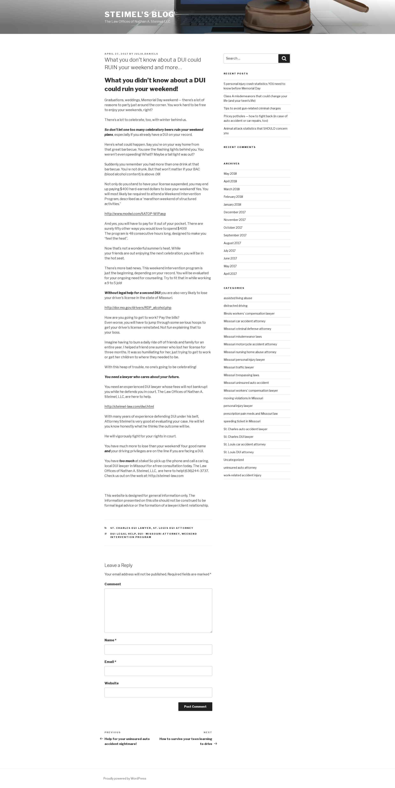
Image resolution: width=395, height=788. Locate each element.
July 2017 (230, 250)
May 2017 (230, 266)
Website (112, 683)
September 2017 (235, 235)
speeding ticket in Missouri (242, 421)
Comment (113, 584)
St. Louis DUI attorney (173, 528)
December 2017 (235, 212)
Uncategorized (234, 459)
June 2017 (230, 258)
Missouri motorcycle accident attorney (250, 344)
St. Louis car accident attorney (245, 444)
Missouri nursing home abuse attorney (250, 352)
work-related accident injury (242, 475)
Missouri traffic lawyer (239, 367)
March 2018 (232, 189)
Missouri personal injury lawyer (244, 359)
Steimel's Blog (140, 14)
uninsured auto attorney (240, 467)
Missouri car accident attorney (244, 321)
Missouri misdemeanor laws (243, 336)
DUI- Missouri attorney (159, 533)
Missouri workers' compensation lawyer (251, 390)
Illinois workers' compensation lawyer (249, 313)
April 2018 (230, 181)
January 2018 (232, 204)
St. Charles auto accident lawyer (245, 429)
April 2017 (230, 273)
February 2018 (233, 196)
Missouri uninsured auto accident (246, 382)
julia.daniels (146, 53)
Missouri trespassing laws (241, 375)
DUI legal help (123, 533)
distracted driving (235, 305)
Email (110, 662)
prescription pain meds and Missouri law (251, 413)
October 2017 (233, 227)
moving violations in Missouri (243, 398)
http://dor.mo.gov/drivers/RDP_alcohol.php (138, 308)
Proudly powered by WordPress (124, 778)
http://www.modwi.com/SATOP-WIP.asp (135, 214)
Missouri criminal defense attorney (247, 328)
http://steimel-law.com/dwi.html (129, 407)
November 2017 (235, 219)
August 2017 (232, 243)
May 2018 (230, 173)
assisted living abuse (238, 298)
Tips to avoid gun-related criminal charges (252, 108)
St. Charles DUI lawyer (130, 528)
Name (110, 640)
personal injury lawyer (238, 405)
